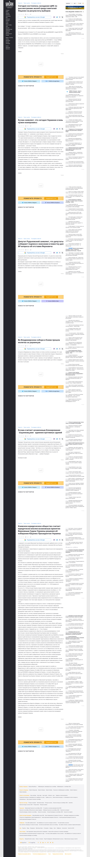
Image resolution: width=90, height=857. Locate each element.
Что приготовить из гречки (63, 822)
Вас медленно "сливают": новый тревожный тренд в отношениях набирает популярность (74, 683)
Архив (7, 45)
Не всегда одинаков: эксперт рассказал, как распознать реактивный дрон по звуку (74, 493)
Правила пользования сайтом (24, 853)
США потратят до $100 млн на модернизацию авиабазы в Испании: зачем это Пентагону (75, 34)
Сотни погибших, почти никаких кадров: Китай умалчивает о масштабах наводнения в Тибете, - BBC (74, 15)
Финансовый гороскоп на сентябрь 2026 (33, 808)
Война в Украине (24, 786)
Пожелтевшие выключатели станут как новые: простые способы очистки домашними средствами (74, 740)
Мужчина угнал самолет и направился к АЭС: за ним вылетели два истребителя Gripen (74, 321)
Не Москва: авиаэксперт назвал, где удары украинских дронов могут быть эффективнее (75, 108)
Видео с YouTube (9, 37)
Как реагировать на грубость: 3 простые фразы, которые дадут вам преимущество (74, 589)
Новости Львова (41, 789)
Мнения (7, 42)
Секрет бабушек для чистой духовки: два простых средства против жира (74, 673)
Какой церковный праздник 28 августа (50, 817)
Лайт (7, 26)
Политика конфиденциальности (39, 853)
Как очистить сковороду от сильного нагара (29, 824)
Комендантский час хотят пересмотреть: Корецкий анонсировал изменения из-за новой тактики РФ (74, 633)
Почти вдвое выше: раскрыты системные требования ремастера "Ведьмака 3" (73, 750)
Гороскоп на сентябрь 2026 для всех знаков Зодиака (31, 810)
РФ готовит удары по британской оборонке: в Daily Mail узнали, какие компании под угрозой (74, 218)
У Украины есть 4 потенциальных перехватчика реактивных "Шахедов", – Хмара (74, 130)
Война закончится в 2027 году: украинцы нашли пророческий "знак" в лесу (74, 213)
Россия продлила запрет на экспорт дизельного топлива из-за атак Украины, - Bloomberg (75, 584)
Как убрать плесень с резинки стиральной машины (70, 824)
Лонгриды (8, 43)
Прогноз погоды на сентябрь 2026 (60, 802)
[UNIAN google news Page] (45, 843)
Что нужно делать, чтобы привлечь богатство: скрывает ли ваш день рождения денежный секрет (75, 334)
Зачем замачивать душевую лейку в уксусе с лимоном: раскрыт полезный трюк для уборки (75, 669)
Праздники (32, 828)
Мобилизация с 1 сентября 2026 (64, 786)
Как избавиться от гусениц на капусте (73, 833)
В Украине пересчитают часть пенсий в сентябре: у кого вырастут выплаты (73, 329)
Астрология (64, 828)
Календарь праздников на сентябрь (71, 815)
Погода (7, 35)
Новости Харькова (33, 789)
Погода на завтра (43, 804)
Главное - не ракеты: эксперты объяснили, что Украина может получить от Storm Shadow (75, 620)
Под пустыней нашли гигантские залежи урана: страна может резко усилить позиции (75, 116)
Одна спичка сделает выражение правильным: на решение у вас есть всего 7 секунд (75, 386)
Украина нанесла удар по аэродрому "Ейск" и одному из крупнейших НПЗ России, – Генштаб (74, 249)
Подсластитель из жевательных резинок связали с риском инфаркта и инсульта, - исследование (74, 343)
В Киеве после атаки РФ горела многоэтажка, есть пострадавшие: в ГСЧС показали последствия (74, 436)
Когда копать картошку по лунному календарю (58, 831)
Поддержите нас (75, 7)
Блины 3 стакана (39, 838)
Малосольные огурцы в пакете (71, 838)
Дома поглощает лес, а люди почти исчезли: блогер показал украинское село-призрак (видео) (75, 258)
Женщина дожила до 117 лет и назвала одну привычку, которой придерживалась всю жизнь (73, 268)
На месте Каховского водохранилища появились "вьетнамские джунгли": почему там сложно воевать (74, 356)
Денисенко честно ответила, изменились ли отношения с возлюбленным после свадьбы (75, 272)
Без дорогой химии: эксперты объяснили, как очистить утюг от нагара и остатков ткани (74, 761)
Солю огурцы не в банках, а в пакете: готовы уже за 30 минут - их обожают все (73, 245)
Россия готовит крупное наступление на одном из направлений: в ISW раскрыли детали (74, 373)
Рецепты (24, 828)
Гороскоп (22, 808)
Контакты (8, 48)
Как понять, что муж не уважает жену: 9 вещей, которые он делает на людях (74, 529)
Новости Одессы (73, 789)
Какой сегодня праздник (25, 815)
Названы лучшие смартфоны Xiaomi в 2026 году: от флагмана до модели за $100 (75, 687)
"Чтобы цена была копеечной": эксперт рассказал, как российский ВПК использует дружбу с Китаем (74, 188)
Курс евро (39, 795)
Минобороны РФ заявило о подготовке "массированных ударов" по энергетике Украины (74, 223)
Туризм (7, 32)
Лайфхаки (22, 822)
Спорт (7, 21)
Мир (7, 17)
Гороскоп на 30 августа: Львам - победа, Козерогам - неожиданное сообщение (74, 426)
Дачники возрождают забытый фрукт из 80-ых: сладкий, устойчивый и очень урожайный (74, 745)
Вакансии (8, 47)
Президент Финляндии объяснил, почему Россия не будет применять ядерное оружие (74, 501)
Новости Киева (49, 789)
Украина (7, 13)
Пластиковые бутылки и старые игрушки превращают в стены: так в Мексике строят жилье (74, 125)
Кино (55, 828)
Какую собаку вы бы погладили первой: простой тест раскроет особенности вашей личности (74, 231)
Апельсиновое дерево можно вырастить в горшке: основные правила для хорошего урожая (75, 539)
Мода (28, 828)
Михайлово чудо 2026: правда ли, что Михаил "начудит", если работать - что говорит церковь (74, 448)
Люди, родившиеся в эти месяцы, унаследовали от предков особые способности (74, 642)
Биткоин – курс (51, 795)
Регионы (8, 20)
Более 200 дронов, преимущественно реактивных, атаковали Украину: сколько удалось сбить (75, 637)
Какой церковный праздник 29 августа (67, 817)
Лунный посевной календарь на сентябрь (28, 835)
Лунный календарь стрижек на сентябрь (28, 811)
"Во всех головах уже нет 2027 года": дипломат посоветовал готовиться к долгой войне (74, 317)
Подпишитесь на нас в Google (36, 17)
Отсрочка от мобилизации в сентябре (61, 789)
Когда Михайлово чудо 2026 (38, 815)
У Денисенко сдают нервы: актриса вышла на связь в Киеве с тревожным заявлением (75, 775)
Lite (20, 828)
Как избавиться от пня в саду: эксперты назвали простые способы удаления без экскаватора (73, 678)
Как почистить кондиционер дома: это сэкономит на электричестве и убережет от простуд (74, 594)
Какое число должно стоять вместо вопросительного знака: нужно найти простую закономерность (75, 770)
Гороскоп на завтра (42, 811)
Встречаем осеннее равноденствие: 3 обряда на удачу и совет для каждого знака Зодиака (75, 240)
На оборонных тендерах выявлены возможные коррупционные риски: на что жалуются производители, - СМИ (74, 701)
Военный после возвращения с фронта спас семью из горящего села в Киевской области (74, 139)
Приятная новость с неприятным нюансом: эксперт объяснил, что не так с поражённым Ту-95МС (74, 153)
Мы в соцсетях (68, 853)
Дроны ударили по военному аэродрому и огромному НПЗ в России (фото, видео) (74, 391)
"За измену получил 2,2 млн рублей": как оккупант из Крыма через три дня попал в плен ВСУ (75, 78)
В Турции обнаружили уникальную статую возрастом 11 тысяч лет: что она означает (74, 780)
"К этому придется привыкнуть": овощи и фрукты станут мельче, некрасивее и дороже (74, 697)
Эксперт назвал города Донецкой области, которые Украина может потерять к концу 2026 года (75, 692)
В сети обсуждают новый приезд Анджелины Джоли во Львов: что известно (74, 766)
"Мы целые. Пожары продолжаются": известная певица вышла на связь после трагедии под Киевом (74, 664)
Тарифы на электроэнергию (61, 795)
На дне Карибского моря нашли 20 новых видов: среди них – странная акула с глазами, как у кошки (75, 369)
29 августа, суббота (72, 547)
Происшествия (9, 29)
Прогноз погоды (23, 802)
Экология (8, 19)
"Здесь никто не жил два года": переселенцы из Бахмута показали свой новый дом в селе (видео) (74, 87)
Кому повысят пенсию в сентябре (34, 799)
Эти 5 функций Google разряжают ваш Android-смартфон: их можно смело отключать (74, 566)
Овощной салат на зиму (30, 838)
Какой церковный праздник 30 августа (28, 819)
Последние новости (74, 11)
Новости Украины (24, 790)
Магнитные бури (40, 802)
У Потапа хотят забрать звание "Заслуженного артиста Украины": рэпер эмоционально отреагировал (74, 121)
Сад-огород (22, 831)
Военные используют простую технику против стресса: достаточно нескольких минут (73, 100)
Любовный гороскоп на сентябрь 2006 (51, 810)
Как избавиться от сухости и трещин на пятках (47, 822)
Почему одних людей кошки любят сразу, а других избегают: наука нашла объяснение (74, 29)
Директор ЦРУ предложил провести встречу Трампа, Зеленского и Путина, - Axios (75, 444)
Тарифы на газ (49, 797)
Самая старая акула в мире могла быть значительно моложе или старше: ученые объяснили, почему (74, 655)
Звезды (51, 828)
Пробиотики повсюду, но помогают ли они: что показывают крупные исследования (74, 570)
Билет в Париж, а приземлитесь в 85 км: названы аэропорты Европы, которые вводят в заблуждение (75, 480)
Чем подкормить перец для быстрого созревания (36, 831)
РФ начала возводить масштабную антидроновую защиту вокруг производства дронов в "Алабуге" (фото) (75, 506)
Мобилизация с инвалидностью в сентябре (47, 786)
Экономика (8, 16)
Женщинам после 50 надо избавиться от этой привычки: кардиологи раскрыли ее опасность (74, 95)
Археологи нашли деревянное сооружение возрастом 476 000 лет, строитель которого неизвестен (73, 489)
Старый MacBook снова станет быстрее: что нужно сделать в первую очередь (74, 462)
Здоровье (8, 30)
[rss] (53, 843)
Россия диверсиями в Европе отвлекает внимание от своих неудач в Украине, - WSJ (74, 351)
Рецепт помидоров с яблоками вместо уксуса (53, 838)
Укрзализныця (23, 799)
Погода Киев (36, 804)
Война (7, 11)
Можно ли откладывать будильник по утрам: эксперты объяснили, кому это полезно (75, 158)
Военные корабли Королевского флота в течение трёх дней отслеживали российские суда (74, 534)
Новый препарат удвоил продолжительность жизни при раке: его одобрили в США (74, 659)
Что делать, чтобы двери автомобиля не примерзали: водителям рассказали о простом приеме (74, 731)
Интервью (8, 40)
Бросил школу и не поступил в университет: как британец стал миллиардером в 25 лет (73, 400)
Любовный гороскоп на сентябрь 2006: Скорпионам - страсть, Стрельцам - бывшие (75, 650)
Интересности (9, 33)
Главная (7, 10)
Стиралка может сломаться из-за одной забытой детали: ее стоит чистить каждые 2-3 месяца (74, 83)
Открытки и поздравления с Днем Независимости (30, 817)
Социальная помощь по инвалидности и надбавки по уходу (32, 797)
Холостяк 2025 (71, 828)
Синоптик (71, 802)
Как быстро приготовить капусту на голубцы (48, 824)
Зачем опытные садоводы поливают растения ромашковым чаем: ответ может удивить (75, 484)
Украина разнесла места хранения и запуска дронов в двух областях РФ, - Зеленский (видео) (75, 149)
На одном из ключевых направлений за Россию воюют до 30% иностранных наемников (75, 551)
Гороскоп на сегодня (64, 810)
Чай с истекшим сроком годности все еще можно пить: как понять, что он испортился (74, 543)
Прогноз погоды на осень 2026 (26, 804)
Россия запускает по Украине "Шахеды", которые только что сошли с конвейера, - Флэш (74, 201)
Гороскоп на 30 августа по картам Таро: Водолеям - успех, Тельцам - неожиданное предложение (74, 395)
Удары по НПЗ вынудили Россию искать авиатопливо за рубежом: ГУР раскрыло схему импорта (74, 339)
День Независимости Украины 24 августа (54, 815)
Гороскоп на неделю (68, 811)
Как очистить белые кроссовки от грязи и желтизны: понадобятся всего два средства (74, 628)
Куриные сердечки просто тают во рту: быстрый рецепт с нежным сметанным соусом (75, 361)
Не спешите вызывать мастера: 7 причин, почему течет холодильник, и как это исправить (74, 196)
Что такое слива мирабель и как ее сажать (54, 833)
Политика (8, 14)
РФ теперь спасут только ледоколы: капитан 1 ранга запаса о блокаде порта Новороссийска (75, 25)
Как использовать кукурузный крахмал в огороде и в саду (32, 833)
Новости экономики (24, 795)
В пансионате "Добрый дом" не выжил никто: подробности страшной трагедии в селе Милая (74, 144)
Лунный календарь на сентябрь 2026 (55, 811)
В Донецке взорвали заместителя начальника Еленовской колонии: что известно (74, 378)
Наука (7, 23)
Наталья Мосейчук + (33, 786)
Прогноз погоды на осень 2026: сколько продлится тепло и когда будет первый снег (74, 235)
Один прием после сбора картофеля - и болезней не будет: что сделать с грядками (75, 431)
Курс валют (45, 795)
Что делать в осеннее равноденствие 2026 (52, 808)
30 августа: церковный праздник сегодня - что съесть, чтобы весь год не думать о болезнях (74, 458)
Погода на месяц (48, 802)
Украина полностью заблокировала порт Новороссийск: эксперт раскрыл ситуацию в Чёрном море (74, 135)
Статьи (7, 39)
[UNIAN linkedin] (43, 843)
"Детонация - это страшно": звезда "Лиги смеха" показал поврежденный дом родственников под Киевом (74, 254)
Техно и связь (9, 24)
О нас (49, 853)
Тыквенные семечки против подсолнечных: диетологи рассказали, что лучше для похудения (74, 263)
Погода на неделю (32, 802)
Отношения (46, 828)
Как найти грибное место (30, 822)
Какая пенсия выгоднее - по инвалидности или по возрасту (65, 797)
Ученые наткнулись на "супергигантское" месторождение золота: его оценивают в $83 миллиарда (75, 205)
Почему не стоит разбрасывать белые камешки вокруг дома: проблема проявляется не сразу (74, 20)
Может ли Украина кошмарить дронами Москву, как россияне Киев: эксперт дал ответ (73, 736)
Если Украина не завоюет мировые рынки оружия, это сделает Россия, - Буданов (74, 575)
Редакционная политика (58, 853)
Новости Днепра (23, 791)
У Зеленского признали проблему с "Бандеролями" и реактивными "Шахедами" (74, 580)
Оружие (7, 27)
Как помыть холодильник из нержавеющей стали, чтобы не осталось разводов (74, 453)
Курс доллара (33, 795)
